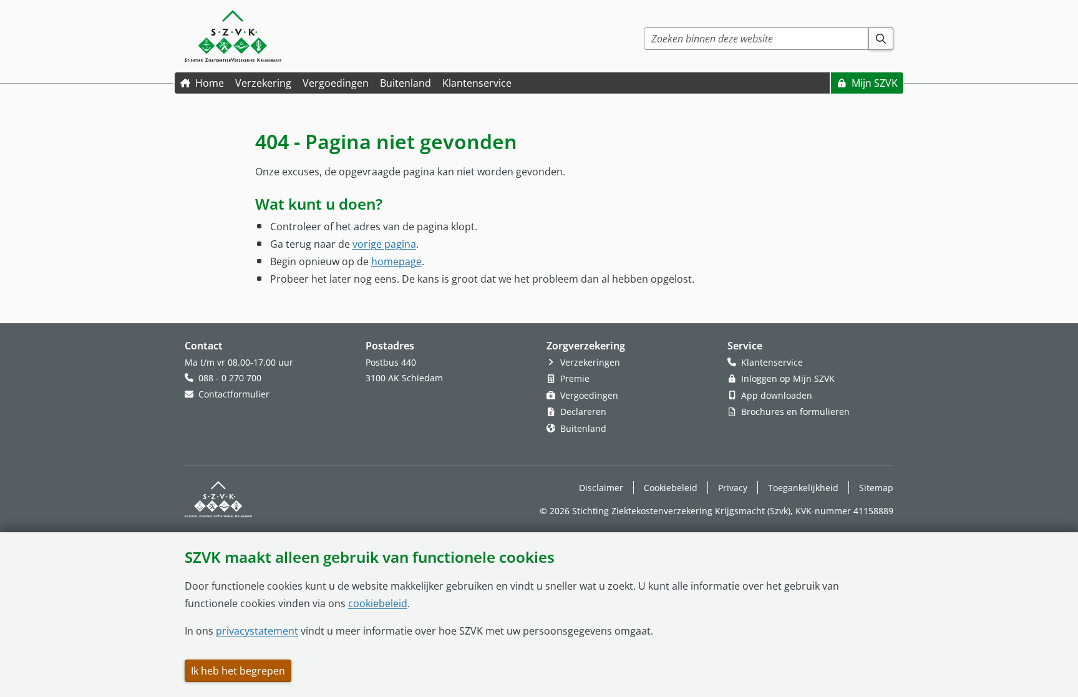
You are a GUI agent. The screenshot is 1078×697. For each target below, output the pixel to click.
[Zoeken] (881, 38)
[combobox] (756, 38)
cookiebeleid (377, 603)
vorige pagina (384, 244)
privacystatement (257, 631)
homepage (396, 261)
